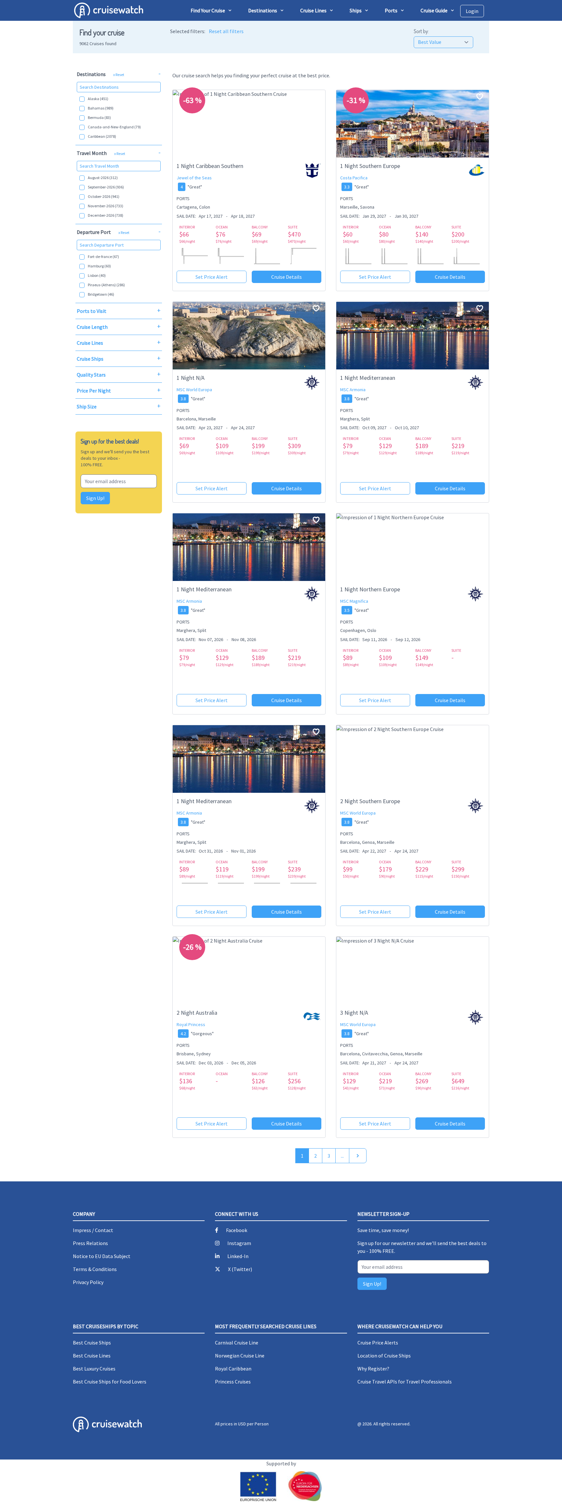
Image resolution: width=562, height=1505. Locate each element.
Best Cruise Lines (92, 1355)
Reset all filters (226, 31)
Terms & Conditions (95, 1269)
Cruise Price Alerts (377, 1342)
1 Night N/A (191, 377)
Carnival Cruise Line (236, 1342)
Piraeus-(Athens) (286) (106, 284)
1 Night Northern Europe (370, 589)
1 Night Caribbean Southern (210, 166)
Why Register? (373, 1368)
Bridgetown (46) (101, 294)
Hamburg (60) (99, 266)
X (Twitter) (240, 1269)
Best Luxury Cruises (94, 1368)
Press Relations (90, 1243)
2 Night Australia (197, 1012)
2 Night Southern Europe (370, 801)
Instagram (239, 1243)
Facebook (236, 1230)
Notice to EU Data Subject (101, 1256)
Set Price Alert (211, 277)
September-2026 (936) (106, 187)
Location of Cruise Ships (384, 1355)
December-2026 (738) (105, 215)
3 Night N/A (354, 1012)
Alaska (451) (98, 98)
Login (472, 11)
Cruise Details (286, 277)
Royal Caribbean (233, 1368)
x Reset (118, 74)
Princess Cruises (233, 1381)
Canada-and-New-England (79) (114, 126)
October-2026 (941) (103, 196)
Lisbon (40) (97, 275)
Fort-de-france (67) (103, 256)
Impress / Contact (93, 1230)
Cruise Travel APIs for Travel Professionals (404, 1381)
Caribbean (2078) (102, 136)
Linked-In (237, 1256)
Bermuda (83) (99, 117)
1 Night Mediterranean (367, 377)
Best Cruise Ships (92, 1342)
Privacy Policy (88, 1282)
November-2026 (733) (105, 205)
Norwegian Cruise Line (239, 1355)
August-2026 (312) (103, 177)
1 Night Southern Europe (370, 166)
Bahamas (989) (101, 108)
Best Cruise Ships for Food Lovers (109, 1381)
